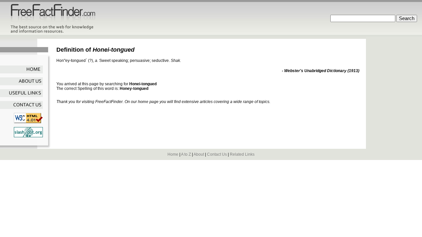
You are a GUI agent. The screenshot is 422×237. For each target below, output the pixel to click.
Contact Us (217, 154)
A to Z (186, 154)
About (199, 154)
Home (172, 154)
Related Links (242, 154)
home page (148, 101)
